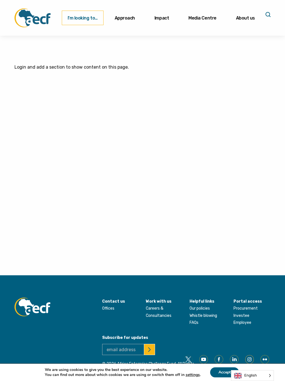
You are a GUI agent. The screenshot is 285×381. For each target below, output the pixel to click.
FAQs (194, 322)
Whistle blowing (203, 315)
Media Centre (202, 18)
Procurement (246, 308)
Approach (125, 18)
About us (245, 18)
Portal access (248, 301)
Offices (108, 308)
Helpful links (202, 301)
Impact (161, 18)
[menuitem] (83, 18)
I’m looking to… (83, 18)
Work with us (158, 301)
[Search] (267, 16)
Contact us (113, 301)
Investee (241, 315)
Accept (224, 372)
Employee (242, 322)
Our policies (200, 308)
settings (193, 374)
